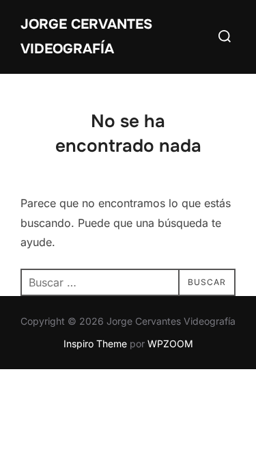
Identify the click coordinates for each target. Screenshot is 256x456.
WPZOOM (170, 343)
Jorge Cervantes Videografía (86, 36)
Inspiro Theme (95, 343)
